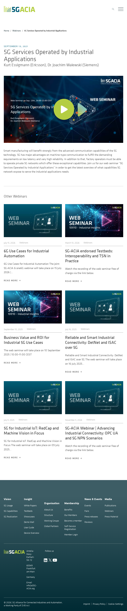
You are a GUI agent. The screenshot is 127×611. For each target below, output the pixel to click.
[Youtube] (55, 560)
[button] (63, 109)
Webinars (16, 30)
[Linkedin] (46, 560)
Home (6, 30)
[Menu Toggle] (120, 9)
